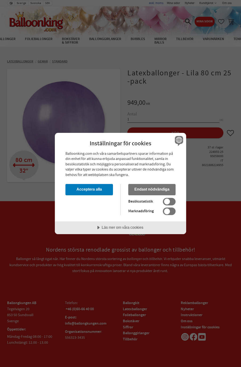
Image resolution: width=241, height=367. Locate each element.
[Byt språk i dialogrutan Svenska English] (178, 141)
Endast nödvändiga (151, 189)
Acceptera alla (89, 189)
